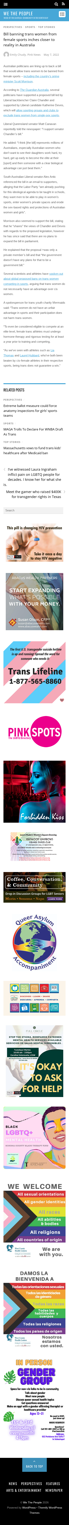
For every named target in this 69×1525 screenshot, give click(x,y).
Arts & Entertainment (23, 1490)
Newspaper (54, 1490)
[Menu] (5, 4)
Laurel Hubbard (29, 355)
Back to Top (34, 1466)
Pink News (34, 54)
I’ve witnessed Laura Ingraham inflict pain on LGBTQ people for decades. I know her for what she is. (32, 477)
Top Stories (46, 27)
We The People (32, 1502)
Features (53, 1483)
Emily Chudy (18, 54)
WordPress (29, 1507)
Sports (30, 27)
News (13, 1483)
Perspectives (12, 27)
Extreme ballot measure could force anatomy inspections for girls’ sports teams (30, 410)
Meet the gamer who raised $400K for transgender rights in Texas (36, 494)
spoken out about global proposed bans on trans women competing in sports (33, 278)
